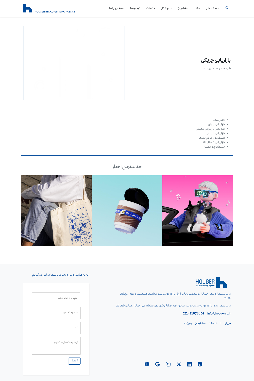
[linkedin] (189, 364)
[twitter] (178, 364)
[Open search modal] (227, 8)
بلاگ (197, 8)
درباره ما (135, 8)
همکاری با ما (116, 8)
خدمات (150, 8)
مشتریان (183, 8)
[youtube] (147, 364)
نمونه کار (166, 8)
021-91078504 (193, 314)
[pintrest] (200, 364)
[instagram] (168, 364)
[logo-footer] (212, 284)
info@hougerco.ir (219, 314)
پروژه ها (187, 323)
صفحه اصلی (213, 8)
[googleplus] (157, 364)
